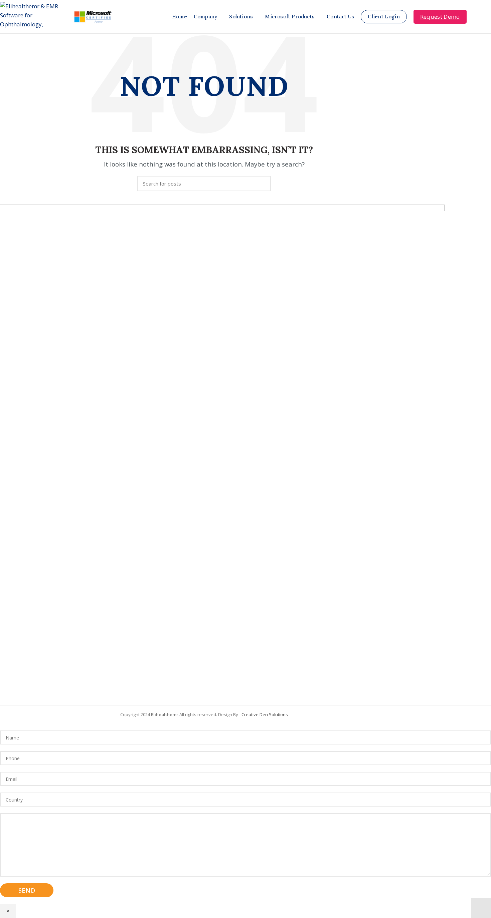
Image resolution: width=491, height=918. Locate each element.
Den (263, 714)
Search (262, 183)
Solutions (278, 714)
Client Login (384, 16)
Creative (250, 714)
